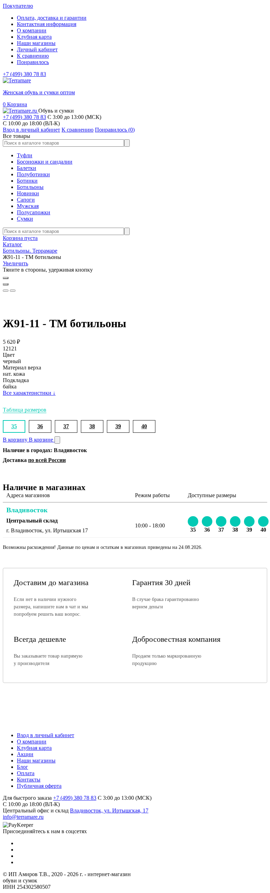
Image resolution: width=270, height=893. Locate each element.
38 (92, 426)
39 (118, 426)
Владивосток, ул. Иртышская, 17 (109, 810)
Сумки (25, 219)
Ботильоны (30, 187)
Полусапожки (33, 212)
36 (40, 426)
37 (66, 426)
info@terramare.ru (23, 817)
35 (14, 426)
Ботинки (27, 181)
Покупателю (18, 6)
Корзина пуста (20, 238)
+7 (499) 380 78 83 (24, 74)
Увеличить (15, 263)
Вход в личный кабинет (45, 735)
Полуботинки (33, 174)
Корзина (15, 104)
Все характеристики (29, 393)
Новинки (28, 193)
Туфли (24, 155)
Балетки (26, 168)
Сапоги (26, 200)
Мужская (28, 206)
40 (144, 426)
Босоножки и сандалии (44, 162)
